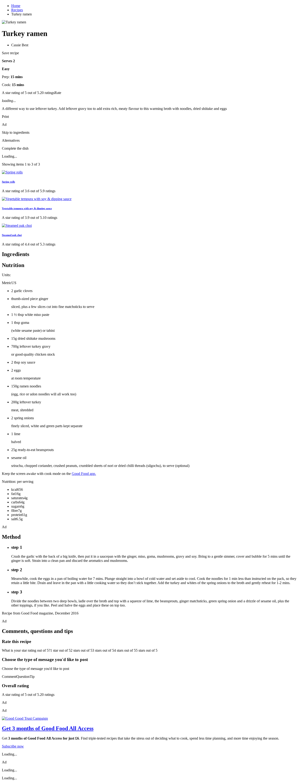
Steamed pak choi (12, 235)
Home (15, 6)
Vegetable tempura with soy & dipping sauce (27, 208)
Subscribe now (13, 746)
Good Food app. (84, 474)
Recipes (17, 10)
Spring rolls (8, 181)
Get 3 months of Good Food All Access (47, 728)
